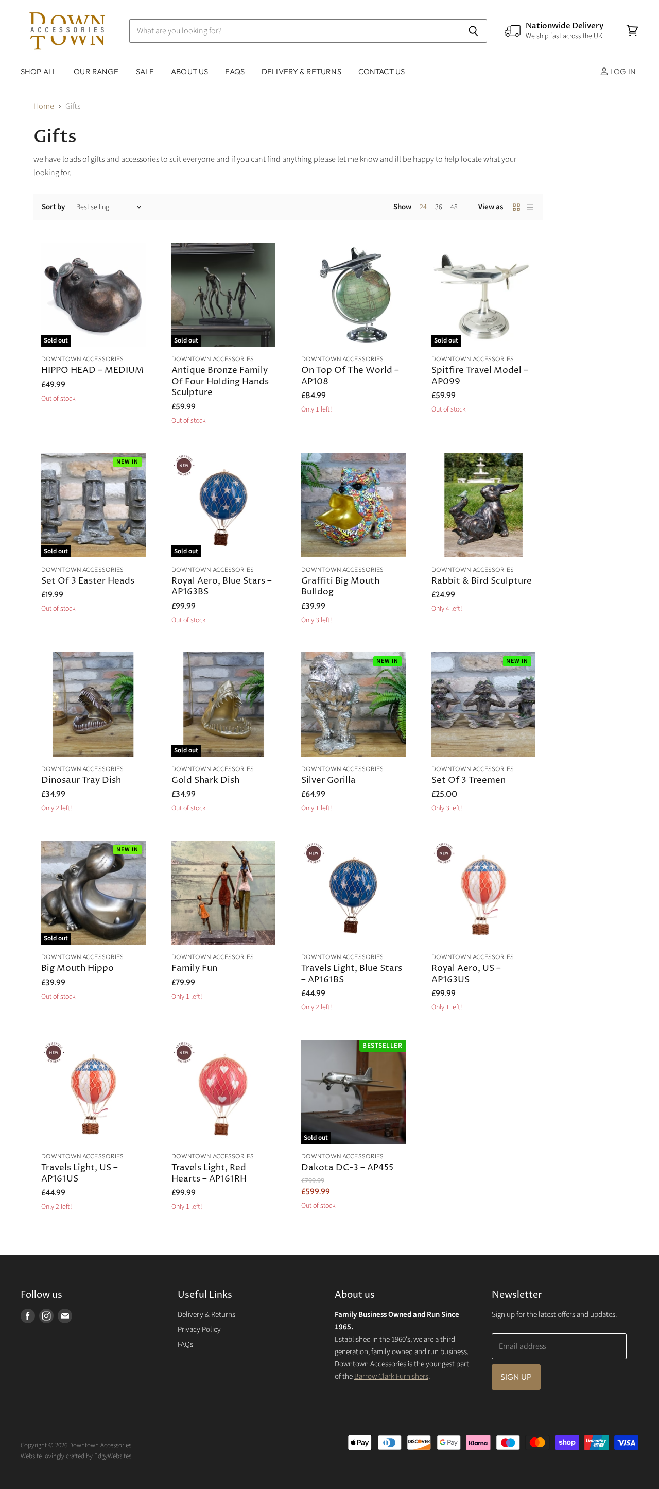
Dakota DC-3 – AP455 (347, 1168)
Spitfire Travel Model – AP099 (479, 376)
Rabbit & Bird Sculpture (481, 581)
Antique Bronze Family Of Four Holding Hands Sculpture (220, 382)
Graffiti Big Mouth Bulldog (340, 586)
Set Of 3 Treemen (468, 780)
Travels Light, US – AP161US (79, 1173)
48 (454, 207)
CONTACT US (381, 71)
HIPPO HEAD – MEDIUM (92, 370)
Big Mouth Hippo (77, 968)
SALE (145, 71)
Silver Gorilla (328, 780)
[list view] (530, 207)
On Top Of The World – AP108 (350, 376)
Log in (622, 71)
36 (438, 207)
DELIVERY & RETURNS (301, 71)
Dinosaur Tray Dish (81, 780)
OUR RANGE (96, 71)
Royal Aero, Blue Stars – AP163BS (221, 586)
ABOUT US (189, 71)
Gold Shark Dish (205, 780)
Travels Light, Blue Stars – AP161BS (351, 974)
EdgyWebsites (112, 1456)
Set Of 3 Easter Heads (87, 581)
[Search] (473, 31)
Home (43, 106)
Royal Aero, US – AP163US (466, 974)
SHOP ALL (39, 71)
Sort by (53, 206)
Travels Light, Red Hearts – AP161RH (209, 1173)
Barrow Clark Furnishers (391, 1376)
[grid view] (516, 207)
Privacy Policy (199, 1329)
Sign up (516, 1377)
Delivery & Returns (206, 1314)
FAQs (235, 71)
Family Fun (194, 968)
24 (423, 207)
